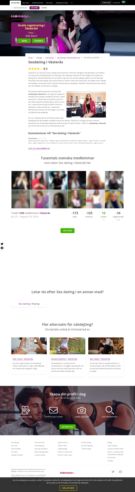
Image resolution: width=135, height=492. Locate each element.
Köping (44, 8)
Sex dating (15, 3)
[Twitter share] (2, 244)
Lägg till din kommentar (39, 148)
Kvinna (38, 40)
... (71, 2)
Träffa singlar (86, 449)
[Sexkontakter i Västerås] (67, 345)
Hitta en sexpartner (65, 452)
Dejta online (62, 446)
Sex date (49, 3)
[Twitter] (113, 472)
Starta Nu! (106, 3)
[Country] (123, 2)
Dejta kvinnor (63, 442)
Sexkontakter (37, 3)
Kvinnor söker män (65, 455)
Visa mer (67, 230)
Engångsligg (62, 449)
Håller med (68, 488)
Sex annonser (39, 442)
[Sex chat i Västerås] (29, 345)
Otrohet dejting (87, 446)
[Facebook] (120, 472)
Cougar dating (39, 455)
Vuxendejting (39, 446)
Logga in (116, 3)
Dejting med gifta (40, 449)
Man (24, 40)
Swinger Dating (62, 3)
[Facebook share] (2, 248)
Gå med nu (67, 426)
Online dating (86, 442)
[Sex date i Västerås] (106, 345)
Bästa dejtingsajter (41, 452)
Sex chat (25, 3)
